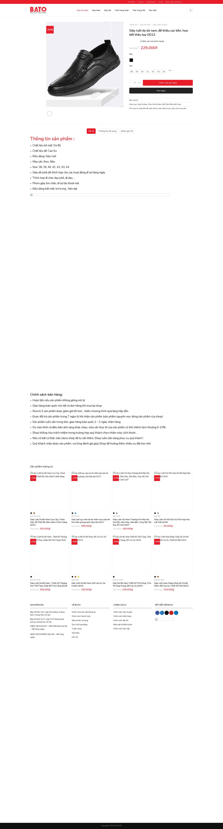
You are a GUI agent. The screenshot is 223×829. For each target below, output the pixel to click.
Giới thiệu (75, 633)
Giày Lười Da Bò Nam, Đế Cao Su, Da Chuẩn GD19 (88, 584)
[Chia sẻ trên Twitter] (136, 115)
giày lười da (153, 108)
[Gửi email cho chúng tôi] (191, 2)
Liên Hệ (140, 2)
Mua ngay (161, 90)
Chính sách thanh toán (81, 616)
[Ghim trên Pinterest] (145, 115)
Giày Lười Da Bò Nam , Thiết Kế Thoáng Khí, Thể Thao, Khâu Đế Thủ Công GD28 (48, 584)
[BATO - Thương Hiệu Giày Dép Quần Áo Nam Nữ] (38, 10)
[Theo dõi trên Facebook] (184, 2)
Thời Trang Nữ (139, 10)
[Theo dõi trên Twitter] (189, 2)
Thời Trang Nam (122, 10)
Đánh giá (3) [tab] (127, 131)
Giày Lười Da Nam (160, 24)
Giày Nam (96, 10)
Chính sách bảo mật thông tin (84, 612)
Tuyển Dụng (150, 2)
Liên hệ (75, 637)
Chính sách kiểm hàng (122, 616)
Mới (163, 104)
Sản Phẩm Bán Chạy (173, 104)
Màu (131, 54)
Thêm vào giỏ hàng (168, 82)
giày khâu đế (143, 108)
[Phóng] (49, 113)
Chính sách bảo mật (121, 628)
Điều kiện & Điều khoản (122, 624)
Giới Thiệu (131, 2)
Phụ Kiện (153, 10)
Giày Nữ (107, 10)
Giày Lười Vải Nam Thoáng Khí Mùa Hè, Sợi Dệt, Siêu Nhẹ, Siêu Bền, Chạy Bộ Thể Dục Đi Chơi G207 (132, 522)
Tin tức (160, 2)
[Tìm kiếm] (184, 10)
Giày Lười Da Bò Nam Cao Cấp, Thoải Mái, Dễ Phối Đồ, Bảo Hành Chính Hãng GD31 (48, 522)
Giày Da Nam (82, 10)
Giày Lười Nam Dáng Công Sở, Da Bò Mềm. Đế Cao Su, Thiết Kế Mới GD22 (171, 584)
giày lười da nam (165, 108)
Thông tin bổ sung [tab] (107, 131)
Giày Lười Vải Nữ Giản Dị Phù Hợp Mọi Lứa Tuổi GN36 (172, 521)
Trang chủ (133, 24)
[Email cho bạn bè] (141, 115)
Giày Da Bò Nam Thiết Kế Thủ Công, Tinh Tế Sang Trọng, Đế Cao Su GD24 (132, 584)
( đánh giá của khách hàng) (152, 41)
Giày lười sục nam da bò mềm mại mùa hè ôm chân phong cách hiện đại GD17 (90, 521)
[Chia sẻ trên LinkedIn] (150, 115)
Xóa (170, 71)
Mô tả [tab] (91, 131)
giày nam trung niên (179, 108)
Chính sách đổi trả (120, 620)
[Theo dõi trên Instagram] (186, 2)
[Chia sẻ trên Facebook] (131, 115)
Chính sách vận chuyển (122, 612)
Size (131, 66)
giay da (135, 108)
